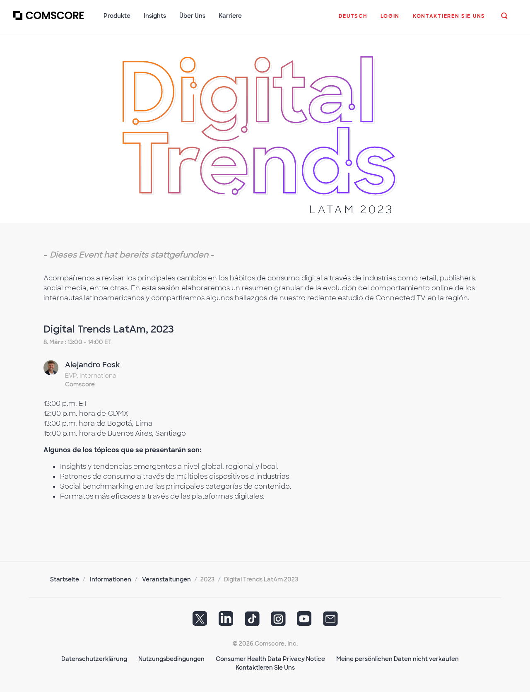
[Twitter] (200, 621)
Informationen (110, 579)
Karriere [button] (230, 15)
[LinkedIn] (226, 621)
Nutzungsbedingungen (171, 659)
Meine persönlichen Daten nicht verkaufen (397, 659)
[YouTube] (304, 621)
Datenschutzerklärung (94, 659)
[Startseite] (48, 20)
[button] (353, 20)
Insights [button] (155, 15)
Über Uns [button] (192, 15)
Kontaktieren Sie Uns (265, 667)
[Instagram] (278, 621)
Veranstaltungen (166, 579)
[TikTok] (252, 621)
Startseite (64, 579)
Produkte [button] (117, 15)
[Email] (330, 621)
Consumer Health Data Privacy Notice (270, 659)
